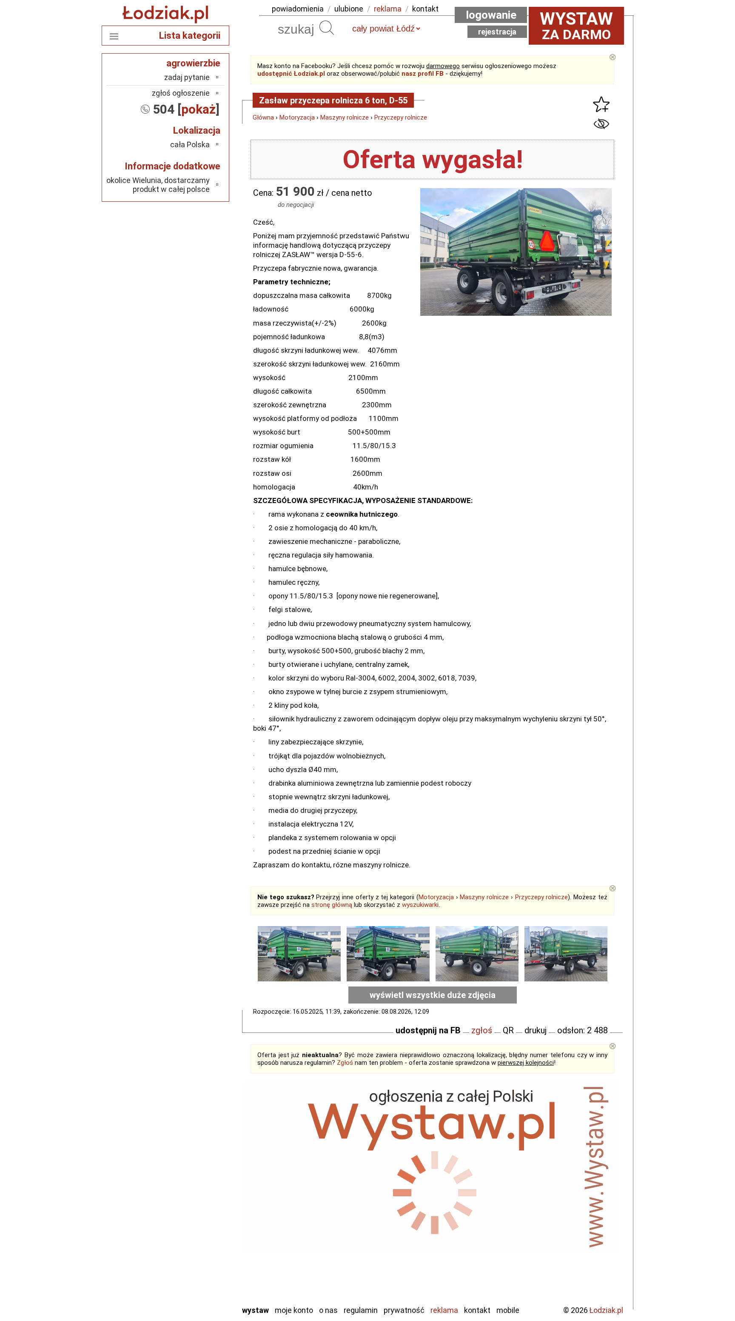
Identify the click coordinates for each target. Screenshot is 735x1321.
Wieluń (199, 1275)
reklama (388, 8)
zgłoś (481, 1030)
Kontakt (477, 1310)
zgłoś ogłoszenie (181, 93)
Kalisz (200, 1183)
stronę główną (331, 905)
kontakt (425, 8)
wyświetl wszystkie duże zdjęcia (433, 995)
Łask (202, 1171)
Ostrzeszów (191, 1194)
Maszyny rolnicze (344, 117)
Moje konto (294, 1310)
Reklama (444, 1310)
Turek (200, 1263)
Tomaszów (193, 1252)
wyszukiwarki (420, 905)
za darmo (576, 26)
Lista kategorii (189, 35)
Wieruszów (193, 1286)
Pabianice (194, 1206)
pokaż (198, 109)
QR (508, 1030)
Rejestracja (497, 31)
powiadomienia (298, 8)
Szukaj (327, 28)
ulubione (348, 8)
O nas (328, 1310)
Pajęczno (195, 1217)
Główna (263, 117)
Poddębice (193, 1229)
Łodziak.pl (606, 1310)
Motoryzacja (297, 117)
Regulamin (361, 1310)
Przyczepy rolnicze (400, 117)
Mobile (507, 1310)
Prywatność (404, 1310)
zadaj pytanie (187, 77)
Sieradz (198, 1240)
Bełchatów (193, 1160)
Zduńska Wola (188, 1298)
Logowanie (491, 15)
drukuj (535, 1030)
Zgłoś (345, 1063)
